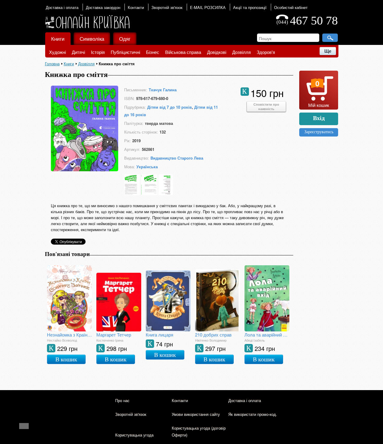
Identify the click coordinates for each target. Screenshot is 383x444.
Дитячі (78, 52)
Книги (58, 38)
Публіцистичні (125, 52)
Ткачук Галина (163, 90)
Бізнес (152, 52)
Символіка (92, 38)
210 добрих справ (213, 334)
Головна (52, 63)
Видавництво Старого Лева (177, 158)
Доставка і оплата (62, 7)
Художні (57, 52)
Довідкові (216, 52)
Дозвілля (241, 52)
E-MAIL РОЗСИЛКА (208, 7)
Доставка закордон (103, 7)
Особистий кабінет (291, 7)
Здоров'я (266, 52)
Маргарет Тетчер (113, 334)
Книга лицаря (159, 334)
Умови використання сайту (196, 414)
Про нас (122, 400)
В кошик (66, 359)
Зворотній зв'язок (167, 7)
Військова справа (183, 52)
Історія (98, 52)
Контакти (136, 7)
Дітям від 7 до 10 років (169, 107)
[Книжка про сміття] (84, 169)
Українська (147, 166)
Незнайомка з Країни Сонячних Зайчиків (69, 334)
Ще (327, 51)
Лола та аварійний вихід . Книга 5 (266, 334)
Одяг (124, 38)
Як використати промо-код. (252, 414)
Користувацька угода (134, 435)
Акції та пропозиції (250, 7)
